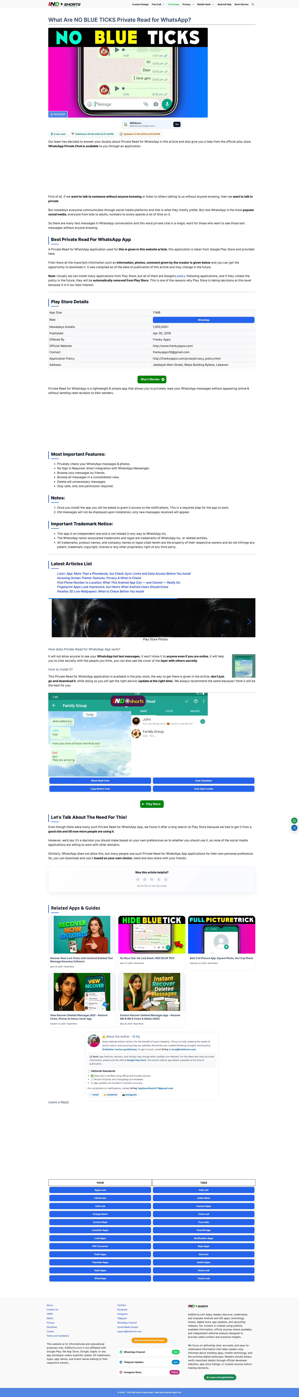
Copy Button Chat (100, 788)
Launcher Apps (100, 1230)
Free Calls (203, 1222)
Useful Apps (203, 1262)
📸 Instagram (129, 1094)
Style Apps (203, 1246)
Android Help (224, 4)
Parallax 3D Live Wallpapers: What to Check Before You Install (100, 591)
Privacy (186, 4)
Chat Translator (203, 780)
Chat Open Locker (203, 788)
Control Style (100, 1222)
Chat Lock (203, 1214)
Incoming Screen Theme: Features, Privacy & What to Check (99, 578)
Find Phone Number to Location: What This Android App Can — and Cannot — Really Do (118, 582)
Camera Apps (203, 1206)
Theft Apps (100, 1254)
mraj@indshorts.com (183, 1049)
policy (181, 276)
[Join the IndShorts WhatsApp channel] (294, 821)
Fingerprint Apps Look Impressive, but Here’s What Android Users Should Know (112, 587)
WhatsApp (173, 4)
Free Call (156, 4)
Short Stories (242, 4)
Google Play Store (136, 1060)
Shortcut (204, 1254)
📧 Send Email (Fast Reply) (149, 1340)
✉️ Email (94, 1094)
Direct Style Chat (100, 780)
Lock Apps (100, 1238)
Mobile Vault (204, 4)
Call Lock (204, 1190)
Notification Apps (203, 1238)
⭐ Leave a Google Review (220, 1377)
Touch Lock (203, 1278)
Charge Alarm (100, 1214)
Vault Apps (100, 1270)
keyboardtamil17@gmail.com (155, 1088)
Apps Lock (100, 1190)
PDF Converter (100, 1246)
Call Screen (100, 1198)
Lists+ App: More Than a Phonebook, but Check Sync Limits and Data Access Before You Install (124, 573)
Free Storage (204, 1230)
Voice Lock (203, 1270)
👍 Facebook (110, 1094)
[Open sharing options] (294, 828)
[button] (252, 4)
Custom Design (140, 4)
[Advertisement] (151, 172)
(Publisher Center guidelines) (119, 1049)
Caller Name (203, 1198)
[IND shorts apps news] (64, 4)
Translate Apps (100, 1262)
